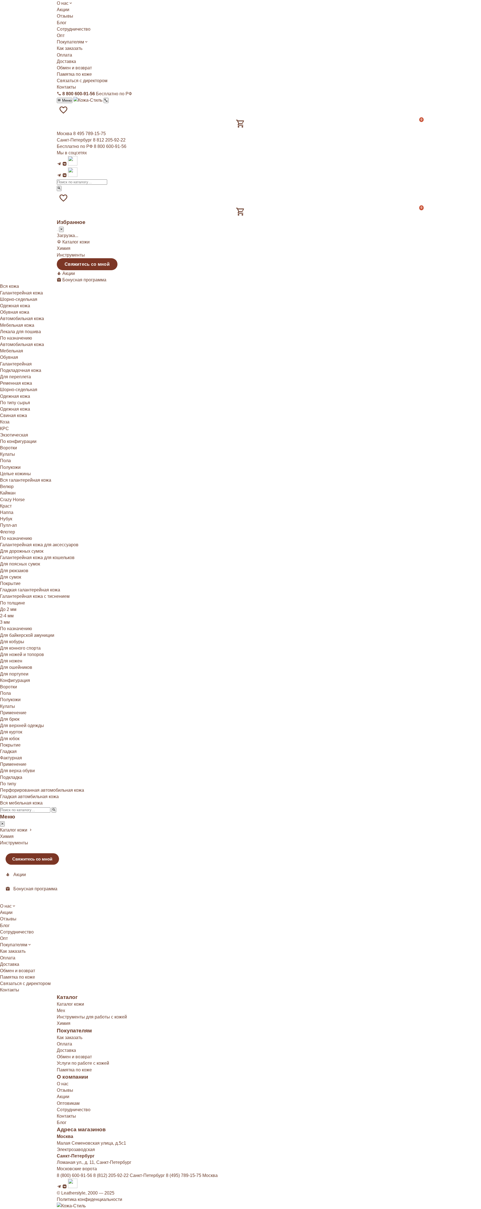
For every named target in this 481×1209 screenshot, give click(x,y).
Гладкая (8, 751)
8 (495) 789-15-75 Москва (192, 1175)
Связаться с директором (82, 80)
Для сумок (10, 577)
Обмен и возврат (74, 67)
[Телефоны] (106, 100)
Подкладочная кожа (20, 370)
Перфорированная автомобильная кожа (42, 790)
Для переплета (15, 376)
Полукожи (10, 467)
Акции (63, 9)
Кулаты (7, 454)
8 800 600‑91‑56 (110, 146)
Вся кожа (9, 286)
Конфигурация (15, 680)
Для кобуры (12, 641)
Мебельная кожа (17, 325)
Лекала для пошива (20, 331)
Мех (61, 1010)
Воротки (8, 447)
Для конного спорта (20, 648)
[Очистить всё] (57, 230)
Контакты (66, 87)
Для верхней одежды (22, 725)
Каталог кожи (70, 1004)
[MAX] (72, 164)
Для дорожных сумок (21, 551)
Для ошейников (16, 667)
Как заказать (69, 48)
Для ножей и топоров (22, 654)
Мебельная (11, 350)
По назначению (16, 628)
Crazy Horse (12, 499)
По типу (8, 783)
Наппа (6, 512)
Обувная (9, 357)
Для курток (11, 732)
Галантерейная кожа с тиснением (35, 596)
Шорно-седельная (18, 299)
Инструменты (71, 255)
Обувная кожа (14, 312)
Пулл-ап (8, 525)
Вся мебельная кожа (21, 803)
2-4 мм (7, 615)
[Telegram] (59, 164)
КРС (4, 428)
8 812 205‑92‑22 (109, 140)
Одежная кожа (15, 305)
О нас (62, 3)
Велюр (7, 486)
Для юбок (9, 738)
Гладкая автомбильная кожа (29, 796)
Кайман (8, 493)
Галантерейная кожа (21, 293)
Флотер (7, 532)
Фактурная (11, 757)
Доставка (66, 61)
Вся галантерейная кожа (25, 480)
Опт (61, 35)
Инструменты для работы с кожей (92, 1017)
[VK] (64, 164)
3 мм (5, 622)
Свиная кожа (13, 415)
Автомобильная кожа (22, 318)
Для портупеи (14, 674)
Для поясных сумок (20, 564)
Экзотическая (14, 435)
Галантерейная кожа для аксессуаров (39, 544)
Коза (4, 422)
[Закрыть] (61, 229)
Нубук (6, 518)
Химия (63, 248)
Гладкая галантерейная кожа (30, 590)
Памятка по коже (74, 74)
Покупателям (70, 42)
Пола (5, 460)
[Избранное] (63, 110)
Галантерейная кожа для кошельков (37, 557)
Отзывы (65, 16)
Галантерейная (16, 364)
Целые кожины (15, 473)
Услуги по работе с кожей (83, 1063)
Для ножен (11, 661)
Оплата (64, 55)
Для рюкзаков (14, 570)
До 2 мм (8, 609)
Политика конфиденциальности (89, 1199)
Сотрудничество (73, 29)
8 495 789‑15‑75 (89, 133)
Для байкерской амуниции (27, 635)
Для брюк (9, 719)
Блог (62, 22)
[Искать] (59, 188)
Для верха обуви (17, 770)
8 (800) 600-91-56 (74, 1175)
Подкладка (11, 777)
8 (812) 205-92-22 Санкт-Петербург (129, 1175)
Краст (6, 506)
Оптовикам (68, 1103)
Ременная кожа (16, 383)
